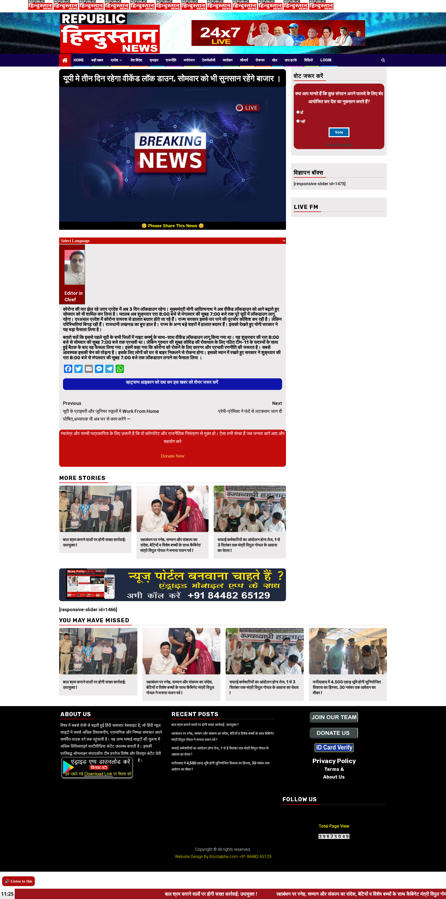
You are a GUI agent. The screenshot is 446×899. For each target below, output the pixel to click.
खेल (274, 60)
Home (79, 60)
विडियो (308, 60)
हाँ (301, 112)
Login (325, 60)
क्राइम (154, 60)
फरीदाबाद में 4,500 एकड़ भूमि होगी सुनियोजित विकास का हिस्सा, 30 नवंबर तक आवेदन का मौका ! (347, 687)
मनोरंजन (189, 60)
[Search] (383, 60)
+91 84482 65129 (255, 856)
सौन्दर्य (244, 60)
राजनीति (171, 60)
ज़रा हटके (291, 60)
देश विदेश (136, 60)
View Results (339, 145)
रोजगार (260, 60)
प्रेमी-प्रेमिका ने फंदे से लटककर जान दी (250, 407)
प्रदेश (114, 60)
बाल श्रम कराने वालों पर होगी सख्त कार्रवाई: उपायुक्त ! (204, 725)
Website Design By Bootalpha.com (206, 856)
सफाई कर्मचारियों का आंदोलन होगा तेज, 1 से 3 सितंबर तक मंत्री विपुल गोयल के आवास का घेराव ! (249, 545)
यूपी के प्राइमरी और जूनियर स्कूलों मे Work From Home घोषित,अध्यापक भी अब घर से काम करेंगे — (111, 411)
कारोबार (228, 60)
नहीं (302, 121)
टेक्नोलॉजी (208, 60)
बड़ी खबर (97, 60)
